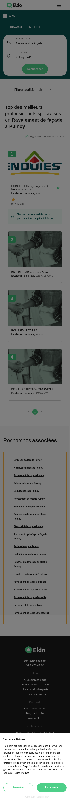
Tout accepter (52, 787)
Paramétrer (18, 787)
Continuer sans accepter (37, 797)
